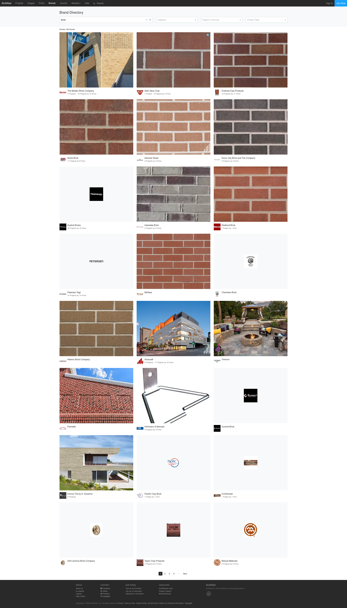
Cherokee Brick (229, 292)
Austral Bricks (74, 225)
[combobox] (176, 20)
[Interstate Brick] (173, 194)
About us (79, 588)
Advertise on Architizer (135, 593)
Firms (41, 3)
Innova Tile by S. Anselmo (80, 493)
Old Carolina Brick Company (81, 560)
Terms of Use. (129, 603)
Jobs (87, 3)
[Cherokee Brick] (250, 261)
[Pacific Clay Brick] (173, 462)
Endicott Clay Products (233, 90)
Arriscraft (148, 359)
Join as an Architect (133, 588)
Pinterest (106, 593)
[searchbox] (158, 19)
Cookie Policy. (141, 603)
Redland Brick (228, 225)
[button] (147, 20)
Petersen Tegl (74, 292)
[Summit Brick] (250, 395)
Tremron (226, 359)
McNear (148, 292)
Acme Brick (72, 157)
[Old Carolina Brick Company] (96, 530)
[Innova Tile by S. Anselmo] (96, 462)
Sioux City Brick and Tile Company (238, 157)
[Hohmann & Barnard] (173, 395)
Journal (63, 3)
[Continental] (250, 462)
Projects (19, 3)
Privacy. (120, 603)
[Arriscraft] (173, 328)
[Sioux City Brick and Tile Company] (250, 127)
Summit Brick (228, 426)
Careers (79, 593)
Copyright (188, 603)
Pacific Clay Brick (152, 493)
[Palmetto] (96, 395)
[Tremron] (250, 328)
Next (185, 573)
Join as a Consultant (134, 591)
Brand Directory (165, 593)
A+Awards (80, 591)
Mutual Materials (229, 560)
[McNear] (173, 261)
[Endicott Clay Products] (250, 60)
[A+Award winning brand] (207, 34)
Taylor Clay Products (154, 560)
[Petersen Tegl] (96, 261)
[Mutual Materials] (250, 530)
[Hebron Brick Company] (96, 328)
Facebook (106, 588)
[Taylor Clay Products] (173, 530)
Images (31, 3)
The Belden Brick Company (80, 90)
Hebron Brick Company (78, 359)
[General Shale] (173, 127)
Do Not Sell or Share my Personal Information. (166, 603)
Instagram (106, 596)
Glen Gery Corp (152, 90)
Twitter (105, 591)
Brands (52, 3)
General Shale (151, 157)
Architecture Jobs (166, 588)
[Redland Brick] (250, 194)
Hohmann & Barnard (154, 426)
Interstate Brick (151, 225)
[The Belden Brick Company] (96, 60)
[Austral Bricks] (96, 194)
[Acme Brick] (96, 127)
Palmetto (71, 426)
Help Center (80, 596)
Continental (227, 493)
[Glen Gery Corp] (173, 60)
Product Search (165, 591)
